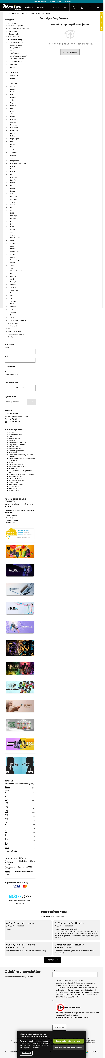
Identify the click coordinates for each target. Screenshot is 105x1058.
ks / (20, 388)
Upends (13, 276)
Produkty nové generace (16, 334)
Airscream (14, 75)
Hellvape (13, 133)
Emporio (13, 119)
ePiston (13, 122)
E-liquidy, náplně (13, 34)
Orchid (12, 202)
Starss (12, 249)
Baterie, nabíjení (13, 323)
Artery (12, 81)
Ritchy (12, 227)
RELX (11, 221)
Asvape (13, 89)
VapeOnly (13, 287)
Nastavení (26, 1053)
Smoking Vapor (15, 238)
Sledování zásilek (15, 449)
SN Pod (12, 243)
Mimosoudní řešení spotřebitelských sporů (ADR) (22, 460)
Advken (13, 70)
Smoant (13, 235)
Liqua (12, 174)
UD (11, 274)
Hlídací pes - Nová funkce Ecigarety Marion (19, 872)
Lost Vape (13, 180)
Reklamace (13, 453)
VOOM (12, 304)
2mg (6, 795)
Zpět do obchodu (70, 52)
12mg (6, 831)
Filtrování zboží (14, 483)
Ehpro (12, 111)
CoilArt (12, 100)
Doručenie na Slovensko (17, 443)
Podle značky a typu (17, 42)
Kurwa (12, 172)
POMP (12, 213)
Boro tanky (13, 51)
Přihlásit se (11, 367)
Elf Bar (12, 117)
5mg (6, 807)
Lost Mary (13, 177)
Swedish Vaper (15, 260)
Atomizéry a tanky (15, 40)
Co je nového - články (17, 445)
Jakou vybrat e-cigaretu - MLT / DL (18, 867)
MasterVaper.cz (20, 903)
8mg (6, 815)
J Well (12, 150)
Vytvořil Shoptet (94, 1052)
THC (11, 268)
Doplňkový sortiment (15, 331)
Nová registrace (10, 372)
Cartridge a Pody (16, 62)
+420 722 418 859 (14, 419)
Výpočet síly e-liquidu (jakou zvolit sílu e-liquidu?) (20, 861)
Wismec (13, 312)
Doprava (12, 441)
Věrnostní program (15, 435)
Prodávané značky (15, 477)
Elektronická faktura (16, 465)
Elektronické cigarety (15, 26)
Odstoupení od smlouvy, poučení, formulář (21, 456)
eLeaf (12, 114)
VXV (11, 309)
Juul (11, 158)
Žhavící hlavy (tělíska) (18, 320)
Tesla (12, 265)
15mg (6, 835)
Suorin (12, 257)
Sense (12, 230)
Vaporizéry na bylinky (17, 59)
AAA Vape (13, 64)
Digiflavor (13, 103)
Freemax (13, 125)
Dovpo (12, 108)
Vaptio (12, 293)
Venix (12, 298)
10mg (7, 823)
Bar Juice (13, 92)
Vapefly (13, 285)
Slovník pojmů (14, 490)
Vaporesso (14, 290)
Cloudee (13, 97)
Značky (10, 337)
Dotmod (13, 106)
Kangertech (14, 161)
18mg (7, 843)
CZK (64, 7)
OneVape (13, 199)
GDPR (11, 463)
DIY (9, 329)
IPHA (11, 147)
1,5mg (7, 790)
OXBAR (12, 205)
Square (12, 246)
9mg (6, 819)
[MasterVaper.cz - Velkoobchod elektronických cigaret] (20, 896)
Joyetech (13, 152)
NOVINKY (87, 1039)
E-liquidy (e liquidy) (16, 479)
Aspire (12, 86)
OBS (11, 194)
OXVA (12, 208)
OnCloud (13, 196)
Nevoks (12, 191)
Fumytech (14, 128)
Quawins (13, 219)
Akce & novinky (13, 23)
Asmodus (13, 84)
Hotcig (12, 136)
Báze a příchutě (13, 37)
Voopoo (13, 307)
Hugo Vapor (14, 139)
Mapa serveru (14, 487)
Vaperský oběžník (15, 488)
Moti (11, 185)
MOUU (12, 188)
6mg (6, 811)
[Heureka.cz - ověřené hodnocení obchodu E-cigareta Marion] (20, 533)
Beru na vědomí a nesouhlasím (68, 1047)
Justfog (13, 155)
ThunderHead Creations (18, 271)
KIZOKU (12, 166)
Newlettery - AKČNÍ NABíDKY (19, 467)
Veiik (12, 296)
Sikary (12, 232)
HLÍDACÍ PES (15, 1043)
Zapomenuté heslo (11, 374)
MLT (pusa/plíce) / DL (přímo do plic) (20, 472)
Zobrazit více (53, 960)
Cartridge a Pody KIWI (18, 163)
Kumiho (13, 169)
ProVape (13, 216)
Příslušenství (12, 326)
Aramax (13, 78)
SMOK (12, 241)
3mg (6, 799)
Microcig (13, 183)
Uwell (12, 279)
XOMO (12, 318)
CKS (11, 95)
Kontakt (11, 433)
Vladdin (13, 301)
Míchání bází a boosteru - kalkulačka (22, 475)
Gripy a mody (12, 31)
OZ (11, 210)
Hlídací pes (13, 469)
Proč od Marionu (14, 439)
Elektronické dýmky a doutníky (19, 29)
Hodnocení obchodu (16, 484)
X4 (11, 315)
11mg (6, 827)
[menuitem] (29, 7)
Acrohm (13, 67)
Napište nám (13, 447)
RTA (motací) (15, 48)
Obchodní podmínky (16, 451)
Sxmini (12, 263)
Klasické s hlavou (16, 45)
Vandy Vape (14, 282)
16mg (7, 839)
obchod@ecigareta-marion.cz (19, 416)
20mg (7, 847)
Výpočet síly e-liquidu (16, 481)
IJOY (12, 141)
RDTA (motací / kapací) (18, 56)
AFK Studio (14, 73)
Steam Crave (15, 252)
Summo (13, 254)
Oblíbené (12, 437)
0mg (6, 786)
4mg (6, 803)
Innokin (12, 144)
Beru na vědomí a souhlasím (68, 1041)
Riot (11, 224)
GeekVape (14, 130)
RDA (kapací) (14, 53)
